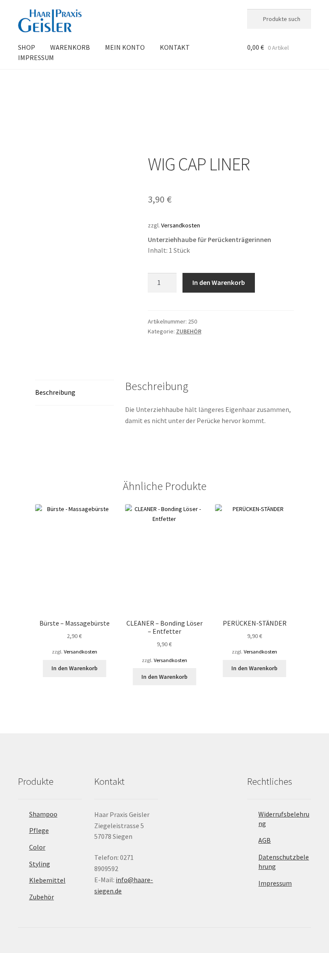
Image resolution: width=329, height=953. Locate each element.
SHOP (26, 47)
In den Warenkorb (218, 282)
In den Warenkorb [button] (74, 668)
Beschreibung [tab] (55, 392)
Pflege (39, 830)
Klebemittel (47, 880)
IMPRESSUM (36, 57)
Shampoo (43, 814)
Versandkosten (180, 225)
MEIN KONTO (125, 47)
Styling (39, 863)
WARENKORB (70, 47)
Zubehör (41, 896)
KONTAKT (175, 47)
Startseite (39, 84)
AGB (264, 840)
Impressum (275, 883)
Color (37, 847)
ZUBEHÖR (71, 84)
